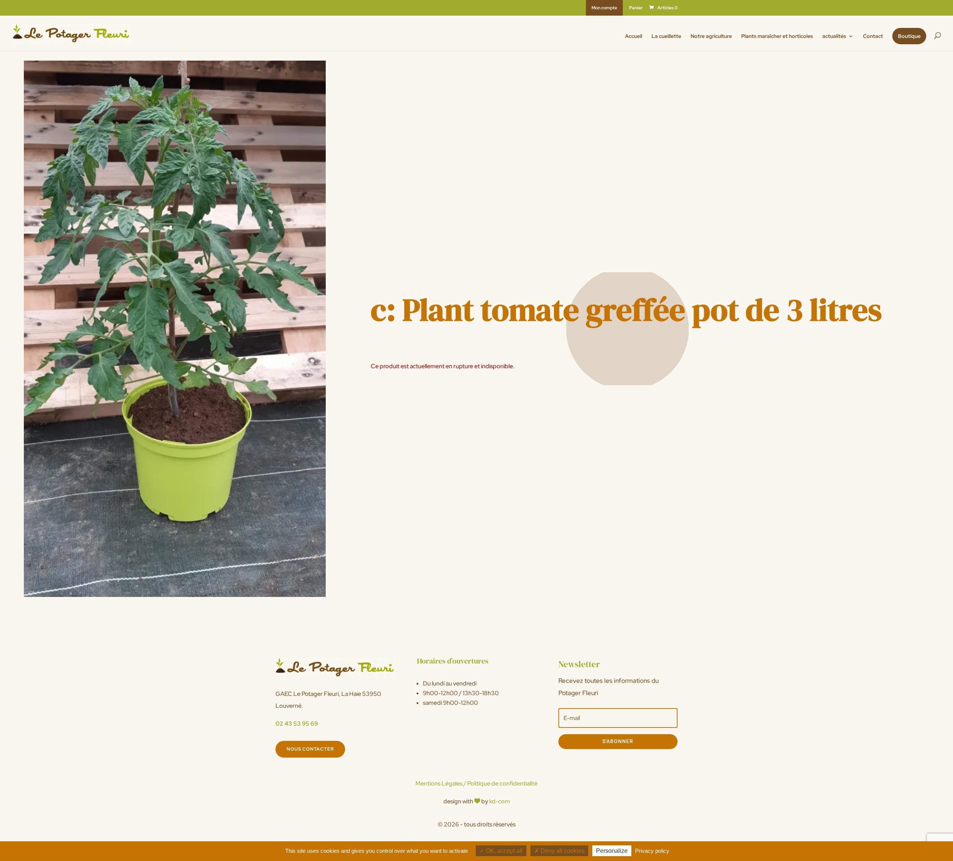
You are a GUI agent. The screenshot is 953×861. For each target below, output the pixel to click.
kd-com (499, 801)
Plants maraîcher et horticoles (777, 36)
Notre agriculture (711, 36)
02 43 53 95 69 (296, 723)
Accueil (633, 36)
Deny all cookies (561, 851)
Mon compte (604, 8)
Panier (636, 8)
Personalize (612, 851)
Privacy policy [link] (652, 851)
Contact (873, 36)
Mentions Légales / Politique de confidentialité (476, 783)
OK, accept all (503, 851)
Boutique (909, 36)
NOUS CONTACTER (310, 749)
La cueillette (666, 36)
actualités (834, 36)
